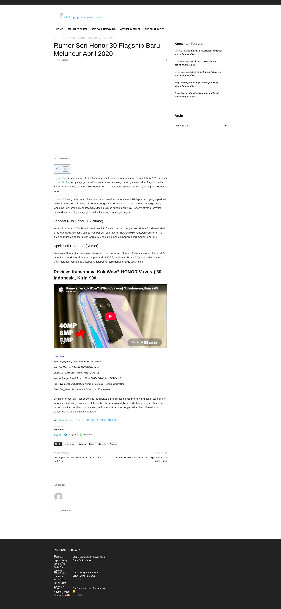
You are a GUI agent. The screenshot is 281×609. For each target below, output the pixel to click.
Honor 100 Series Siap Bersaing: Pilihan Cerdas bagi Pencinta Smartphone (89, 384)
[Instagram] (208, 2)
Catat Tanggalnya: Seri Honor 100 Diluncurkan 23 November (82, 389)
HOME (59, 29)
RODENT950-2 (109, 420)
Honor (57, 178)
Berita (56, 38)
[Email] (108, 73)
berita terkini (69, 444)
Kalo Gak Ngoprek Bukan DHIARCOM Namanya (76, 367)
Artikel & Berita (130, 29)
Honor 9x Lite (61, 182)
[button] (223, 29)
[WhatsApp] (93, 73)
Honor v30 (60, 199)
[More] (123, 73)
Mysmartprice (66, 420)
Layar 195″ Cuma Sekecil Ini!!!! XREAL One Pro (76, 373)
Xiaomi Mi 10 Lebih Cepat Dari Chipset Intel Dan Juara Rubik (141, 459)
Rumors (113, 444)
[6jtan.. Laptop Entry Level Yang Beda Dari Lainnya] (62, 563)
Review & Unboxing (103, 29)
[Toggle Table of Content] (63, 169)
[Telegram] (214, 2)
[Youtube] (224, 2)
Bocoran (82, 444)
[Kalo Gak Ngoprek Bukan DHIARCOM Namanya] (62, 579)
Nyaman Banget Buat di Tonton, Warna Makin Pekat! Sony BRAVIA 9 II (87, 378)
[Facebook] (78, 73)
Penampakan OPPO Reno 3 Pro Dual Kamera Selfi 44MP (78, 459)
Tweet (57, 434)
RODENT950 (93, 420)
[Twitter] (219, 2)
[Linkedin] (100, 73)
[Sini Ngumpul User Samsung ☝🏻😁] (62, 592)
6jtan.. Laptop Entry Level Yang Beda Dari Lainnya (77, 361)
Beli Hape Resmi (77, 29)
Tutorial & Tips (154, 29)
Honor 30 (102, 444)
